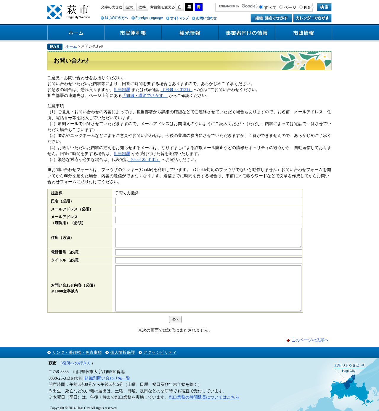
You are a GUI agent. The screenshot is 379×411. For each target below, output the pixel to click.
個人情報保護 (122, 352)
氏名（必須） (62, 201)
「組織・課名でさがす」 (145, 95)
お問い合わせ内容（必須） (74, 285)
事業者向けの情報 (246, 32)
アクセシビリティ (159, 352)
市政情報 (303, 32)
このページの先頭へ (310, 340)
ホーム (76, 32)
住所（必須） (62, 238)
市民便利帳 (133, 32)
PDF (307, 7)
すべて (270, 7)
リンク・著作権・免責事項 (77, 352)
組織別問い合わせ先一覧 (107, 378)
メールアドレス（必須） (72, 209)
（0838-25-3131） (176, 89)
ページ (290, 7)
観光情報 (189, 32)
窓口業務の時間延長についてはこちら (204, 397)
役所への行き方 (76, 363)
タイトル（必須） (66, 260)
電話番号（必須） (66, 252)
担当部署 (122, 89)
